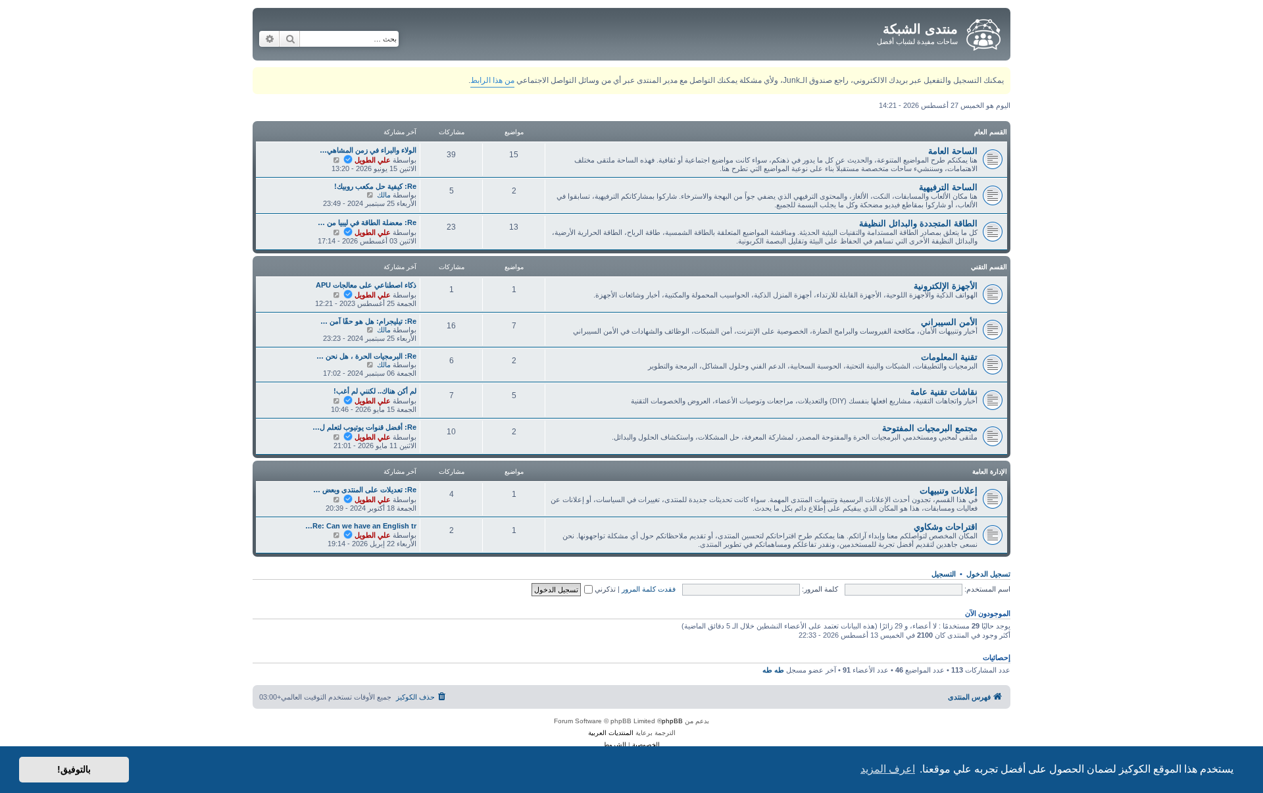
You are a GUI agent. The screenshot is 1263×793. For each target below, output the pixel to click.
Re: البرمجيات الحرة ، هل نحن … (366, 356)
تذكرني (604, 589)
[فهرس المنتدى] (982, 32)
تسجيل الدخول (988, 574)
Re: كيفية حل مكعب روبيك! (375, 186)
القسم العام (990, 132)
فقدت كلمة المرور (649, 589)
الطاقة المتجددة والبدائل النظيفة (918, 223)
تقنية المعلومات (949, 357)
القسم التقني (989, 266)
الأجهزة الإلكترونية (946, 286)
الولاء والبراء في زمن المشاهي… (368, 150)
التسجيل (943, 574)
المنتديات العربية (610, 732)
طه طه (773, 670)
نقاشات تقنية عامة (944, 392)
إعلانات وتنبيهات (949, 491)
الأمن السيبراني (949, 322)
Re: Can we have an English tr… (360, 526)
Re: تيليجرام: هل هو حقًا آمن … (368, 321)
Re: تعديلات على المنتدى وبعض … (364, 490)
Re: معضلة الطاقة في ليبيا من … (367, 222)
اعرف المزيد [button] (887, 769)
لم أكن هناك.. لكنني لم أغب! (375, 391)
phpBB (672, 721)
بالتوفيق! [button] (74, 769)
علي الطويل (373, 160)
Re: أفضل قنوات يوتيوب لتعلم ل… (364, 427)
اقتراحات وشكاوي (946, 527)
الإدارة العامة (989, 471)
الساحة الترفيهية (948, 187)
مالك (384, 195)
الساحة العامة (953, 151)
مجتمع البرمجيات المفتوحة (930, 428)
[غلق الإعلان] (261, 75)
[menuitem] (422, 697)
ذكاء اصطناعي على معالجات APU (366, 285)
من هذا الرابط (492, 80)
